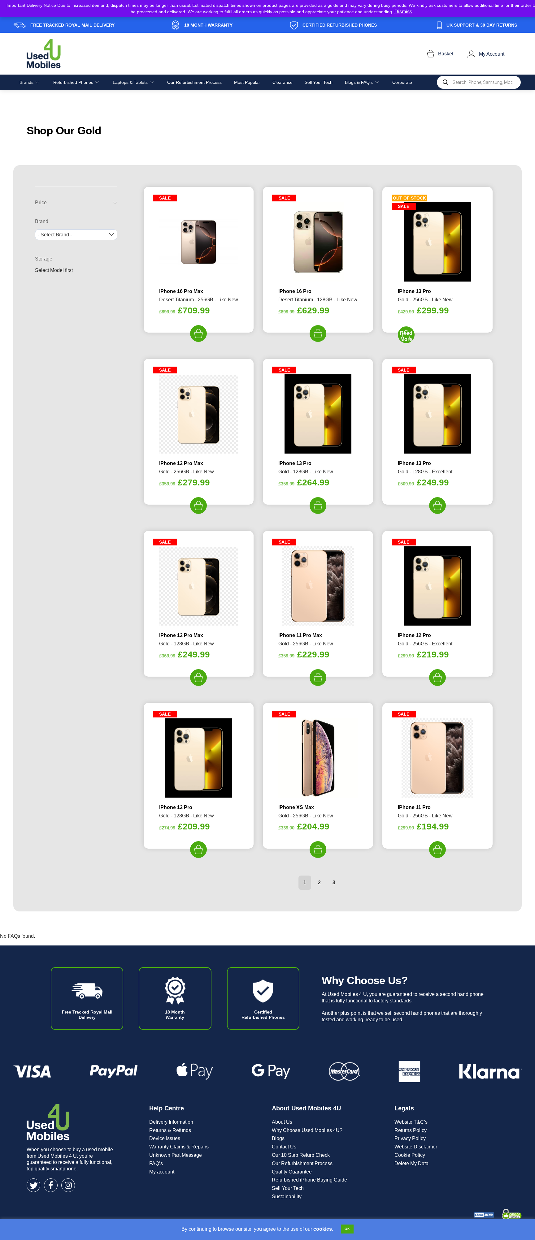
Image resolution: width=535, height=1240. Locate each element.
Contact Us (284, 1146)
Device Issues (164, 1138)
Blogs (278, 1138)
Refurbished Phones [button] (73, 82)
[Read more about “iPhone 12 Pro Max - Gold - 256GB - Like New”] (198, 505)
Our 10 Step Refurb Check (301, 1155)
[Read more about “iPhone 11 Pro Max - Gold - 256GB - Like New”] (318, 677)
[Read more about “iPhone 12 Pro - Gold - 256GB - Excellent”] (437, 677)
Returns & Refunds (170, 1130)
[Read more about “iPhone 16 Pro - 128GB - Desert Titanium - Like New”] (318, 333)
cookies (322, 1229)
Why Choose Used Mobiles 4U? (307, 1130)
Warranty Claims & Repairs (179, 1146)
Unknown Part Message (175, 1155)
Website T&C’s (411, 1122)
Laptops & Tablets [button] (130, 82)
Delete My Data (411, 1163)
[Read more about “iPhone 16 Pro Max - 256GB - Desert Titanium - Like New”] (198, 333)
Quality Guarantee (292, 1171)
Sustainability (287, 1196)
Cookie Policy (409, 1155)
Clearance (282, 82)
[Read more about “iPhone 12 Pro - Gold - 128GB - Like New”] (198, 849)
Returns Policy (410, 1130)
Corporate (402, 82)
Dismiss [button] (403, 11)
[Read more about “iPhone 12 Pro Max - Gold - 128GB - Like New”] (198, 677)
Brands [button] (26, 82)
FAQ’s (156, 1163)
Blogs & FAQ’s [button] (359, 82)
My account (161, 1171)
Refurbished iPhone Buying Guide (309, 1179)
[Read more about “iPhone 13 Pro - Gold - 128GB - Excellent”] (437, 505)
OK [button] (347, 1229)
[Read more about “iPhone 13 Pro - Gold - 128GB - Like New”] (318, 505)
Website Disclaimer (415, 1146)
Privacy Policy (410, 1138)
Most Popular (247, 82)
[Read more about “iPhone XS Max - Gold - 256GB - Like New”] (318, 849)
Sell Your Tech (319, 82)
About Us (282, 1122)
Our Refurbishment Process (194, 82)
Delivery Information (171, 1122)
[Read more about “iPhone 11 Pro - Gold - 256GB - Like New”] (437, 849)
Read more (406, 336)
